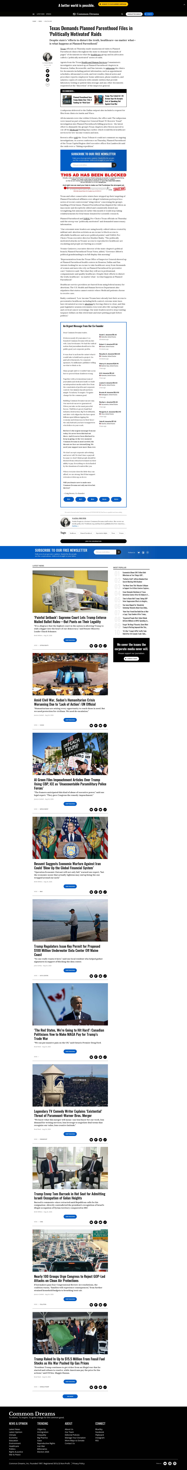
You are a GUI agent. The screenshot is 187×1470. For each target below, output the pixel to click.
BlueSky (98, 1429)
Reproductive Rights (46, 1443)
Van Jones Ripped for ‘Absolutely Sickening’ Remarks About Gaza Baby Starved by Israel (135, 606)
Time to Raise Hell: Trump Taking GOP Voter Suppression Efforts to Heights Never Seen (135, 600)
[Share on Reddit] (47, 80)
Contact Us (70, 1443)
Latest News (14, 1429)
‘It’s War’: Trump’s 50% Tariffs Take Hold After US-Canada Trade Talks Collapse (134, 632)
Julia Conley (38, 965)
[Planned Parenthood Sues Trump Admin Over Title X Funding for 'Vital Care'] (67, 100)
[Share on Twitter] (47, 71)
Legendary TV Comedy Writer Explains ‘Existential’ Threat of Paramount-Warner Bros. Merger (68, 1113)
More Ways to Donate (74, 1440)
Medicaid (74, 129)
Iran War (41, 1446)
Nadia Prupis (48, 63)
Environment (15, 1443)
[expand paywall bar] (184, 4)
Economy (13, 1437)
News (40, 21)
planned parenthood (86, 533)
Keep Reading (70, 640)
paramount (43, 1139)
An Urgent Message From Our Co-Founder (83, 326)
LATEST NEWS (41, 14)
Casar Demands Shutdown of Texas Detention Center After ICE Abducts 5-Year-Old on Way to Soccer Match (135, 593)
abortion (89, 304)
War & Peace (14, 1454)
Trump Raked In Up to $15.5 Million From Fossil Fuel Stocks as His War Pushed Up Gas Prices (69, 1360)
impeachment (44, 809)
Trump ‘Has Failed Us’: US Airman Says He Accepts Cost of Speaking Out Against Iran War (114, 100)
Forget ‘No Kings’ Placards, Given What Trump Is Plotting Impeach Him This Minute (135, 626)
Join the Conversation (93, 541)
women (121, 533)
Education (13, 1440)
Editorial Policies (72, 1435)
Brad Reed (37, 1047)
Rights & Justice (16, 1451)
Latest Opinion (15, 1432)
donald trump (44, 1387)
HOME (34, 21)
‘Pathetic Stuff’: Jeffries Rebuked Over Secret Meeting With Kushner (135, 580)
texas (113, 533)
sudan (42, 725)
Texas (63, 48)
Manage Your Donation (75, 1437)
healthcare (48, 21)
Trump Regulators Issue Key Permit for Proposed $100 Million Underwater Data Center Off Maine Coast (67, 950)
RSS (97, 1440)
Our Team (69, 1432)
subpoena (110, 68)
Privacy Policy (78, 1463)
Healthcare (14, 1446)
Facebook (99, 1432)
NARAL (86, 218)
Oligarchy (41, 1429)
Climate (12, 1435)
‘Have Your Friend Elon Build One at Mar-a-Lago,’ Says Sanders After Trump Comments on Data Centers (136, 613)
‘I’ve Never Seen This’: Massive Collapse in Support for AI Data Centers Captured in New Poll (136, 587)
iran (41, 891)
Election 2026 (43, 1451)
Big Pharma (42, 1437)
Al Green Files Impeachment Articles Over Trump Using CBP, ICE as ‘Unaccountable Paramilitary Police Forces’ (70, 784)
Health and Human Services (94, 62)
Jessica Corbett (39, 715)
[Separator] (47, 84)
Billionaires (42, 1449)
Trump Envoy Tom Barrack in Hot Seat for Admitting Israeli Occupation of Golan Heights (69, 1195)
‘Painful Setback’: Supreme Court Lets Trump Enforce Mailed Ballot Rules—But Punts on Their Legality (70, 619)
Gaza (39, 1440)
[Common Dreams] (86, 14)
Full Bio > (75, 526)
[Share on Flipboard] (47, 75)
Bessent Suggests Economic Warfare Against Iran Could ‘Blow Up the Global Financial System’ (67, 865)
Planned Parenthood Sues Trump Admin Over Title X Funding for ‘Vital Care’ (82, 100)
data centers (44, 975)
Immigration (42, 1432)
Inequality (41, 1435)
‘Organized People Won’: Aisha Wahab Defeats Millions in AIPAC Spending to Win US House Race (135, 619)
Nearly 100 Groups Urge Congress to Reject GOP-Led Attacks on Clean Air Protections (69, 1278)
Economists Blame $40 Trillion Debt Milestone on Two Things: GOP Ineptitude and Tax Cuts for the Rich (135, 574)
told (76, 137)
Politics (12, 1449)
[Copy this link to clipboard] (105, 646)
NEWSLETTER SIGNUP (134, 14)
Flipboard (99, 1435)
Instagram (100, 1437)
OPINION (48, 14)
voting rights (44, 645)
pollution (43, 1304)
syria (41, 1222)
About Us (69, 1429)
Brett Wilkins (38, 635)
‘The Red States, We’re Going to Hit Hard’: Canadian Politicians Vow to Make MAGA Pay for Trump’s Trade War (69, 1034)
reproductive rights (101, 533)
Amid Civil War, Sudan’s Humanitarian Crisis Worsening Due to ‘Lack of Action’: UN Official (65, 702)
